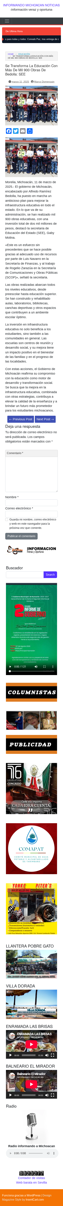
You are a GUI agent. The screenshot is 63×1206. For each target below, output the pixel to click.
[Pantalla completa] (52, 1055)
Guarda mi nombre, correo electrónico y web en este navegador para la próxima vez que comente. (32, 523)
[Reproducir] (10, 1055)
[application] (31, 1044)
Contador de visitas (31, 1178)
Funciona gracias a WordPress (21, 1195)
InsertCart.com (35, 1199)
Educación (24, 54)
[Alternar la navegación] (7, 21)
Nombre (12, 497)
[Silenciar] (47, 1055)
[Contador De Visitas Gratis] (31, 1173)
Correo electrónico (19, 508)
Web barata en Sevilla (31, 1182)
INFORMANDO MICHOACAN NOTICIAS (31, 5)
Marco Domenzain (44, 81)
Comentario (15, 453)
